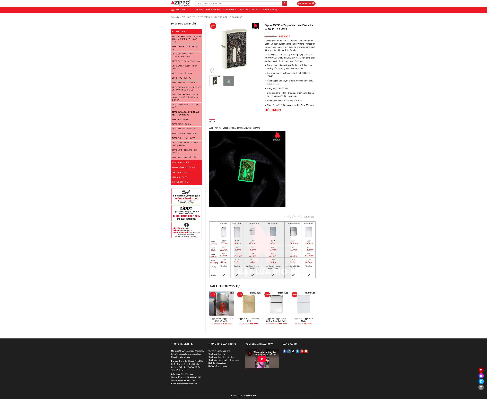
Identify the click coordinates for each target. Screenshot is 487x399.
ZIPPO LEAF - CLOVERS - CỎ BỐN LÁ (184, 151)
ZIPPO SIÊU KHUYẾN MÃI (183, 167)
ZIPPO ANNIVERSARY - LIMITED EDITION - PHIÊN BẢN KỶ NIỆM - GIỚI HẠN (185, 97)
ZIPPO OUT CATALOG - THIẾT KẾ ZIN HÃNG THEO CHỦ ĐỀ (186, 88)
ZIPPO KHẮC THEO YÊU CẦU (184, 158)
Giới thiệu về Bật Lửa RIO (219, 351)
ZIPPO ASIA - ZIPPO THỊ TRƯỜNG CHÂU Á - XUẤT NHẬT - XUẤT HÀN (186, 39)
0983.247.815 (195, 377)
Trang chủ (175, 17)
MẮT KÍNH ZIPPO (179, 177)
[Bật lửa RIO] (181, 3)
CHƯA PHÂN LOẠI (180, 182)
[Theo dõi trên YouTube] (306, 351)
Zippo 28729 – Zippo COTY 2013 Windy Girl (222, 320)
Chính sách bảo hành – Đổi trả (220, 357)
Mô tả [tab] (212, 122)
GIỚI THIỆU (199, 10)
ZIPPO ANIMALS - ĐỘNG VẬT (184, 129)
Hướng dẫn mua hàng (217, 366)
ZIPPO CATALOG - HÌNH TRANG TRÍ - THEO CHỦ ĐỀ (220, 17)
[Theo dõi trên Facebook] (285, 351)
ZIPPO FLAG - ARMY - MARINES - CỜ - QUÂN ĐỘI (186, 144)
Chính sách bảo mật (216, 354)
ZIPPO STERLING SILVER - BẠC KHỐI (185, 106)
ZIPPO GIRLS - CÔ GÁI (181, 124)
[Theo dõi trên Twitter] (298, 351)
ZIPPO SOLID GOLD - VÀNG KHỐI (186, 61)
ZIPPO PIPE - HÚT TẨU (181, 78)
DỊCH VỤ (265, 10)
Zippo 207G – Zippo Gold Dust (249, 320)
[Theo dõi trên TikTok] (293, 351)
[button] (306, 3)
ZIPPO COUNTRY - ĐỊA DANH (184, 133)
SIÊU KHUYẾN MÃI (230, 10)
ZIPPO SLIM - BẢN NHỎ (182, 73)
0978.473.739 (189, 380)
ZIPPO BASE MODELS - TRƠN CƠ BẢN (184, 67)
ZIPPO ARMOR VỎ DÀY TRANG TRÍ (185, 48)
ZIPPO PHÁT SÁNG (180, 119)
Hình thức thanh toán (217, 363)
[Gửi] (284, 3)
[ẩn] (481, 387)
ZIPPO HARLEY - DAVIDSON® (184, 83)
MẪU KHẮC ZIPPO (180, 172)
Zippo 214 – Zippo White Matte (303, 320)
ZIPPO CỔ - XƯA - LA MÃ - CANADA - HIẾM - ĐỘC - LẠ (183, 55)
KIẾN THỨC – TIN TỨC (249, 10)
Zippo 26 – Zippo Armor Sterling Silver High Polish (276, 320)
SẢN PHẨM (180, 10)
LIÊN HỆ (273, 10)
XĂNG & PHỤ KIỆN (213, 10)
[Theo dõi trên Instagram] (289, 351)
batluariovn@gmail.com (187, 383)
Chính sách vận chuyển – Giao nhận (223, 360)
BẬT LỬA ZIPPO (188, 17)
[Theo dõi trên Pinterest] (302, 351)
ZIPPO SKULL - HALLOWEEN (184, 138)
